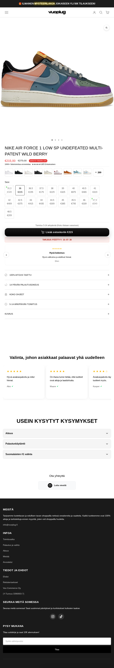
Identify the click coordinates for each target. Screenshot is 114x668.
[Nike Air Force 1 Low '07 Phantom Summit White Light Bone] (48, 172)
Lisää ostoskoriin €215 (59, 232)
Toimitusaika (9, 539)
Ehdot (5, 576)
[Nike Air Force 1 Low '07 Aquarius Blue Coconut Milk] (77, 172)
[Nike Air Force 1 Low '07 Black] (19, 172)
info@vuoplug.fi (10, 525)
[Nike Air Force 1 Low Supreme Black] (38, 172)
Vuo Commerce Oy (12, 588)
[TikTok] (61, 617)
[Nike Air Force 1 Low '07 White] (9, 172)
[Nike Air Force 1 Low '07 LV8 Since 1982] (68, 172)
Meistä (6, 556)
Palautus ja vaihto (11, 545)
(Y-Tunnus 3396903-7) (13, 594)
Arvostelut (7, 562)
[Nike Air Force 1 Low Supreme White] (28, 172)
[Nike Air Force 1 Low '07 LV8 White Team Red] (58, 172)
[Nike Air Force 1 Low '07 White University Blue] (87, 172)
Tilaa (57, 649)
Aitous (6, 550)
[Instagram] (53, 617)
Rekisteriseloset (10, 582)
